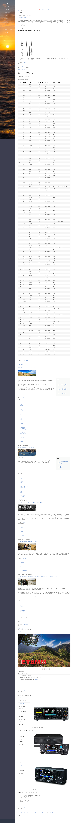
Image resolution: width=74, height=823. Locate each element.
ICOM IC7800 (21, 703)
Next (53, 812)
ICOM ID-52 (21, 773)
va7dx (21, 415)
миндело (22, 492)
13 (27, 812)
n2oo (21, 412)
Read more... (20, 66)
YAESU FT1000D (22, 706)
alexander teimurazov (24, 486)
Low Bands (7, 26)
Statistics (7, 32)
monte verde (22, 496)
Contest (7, 21)
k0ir (20, 420)
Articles (7, 9)
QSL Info (7, 18)
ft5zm (21, 403)
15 (32, 812)
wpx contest (22, 487)
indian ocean (22, 431)
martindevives (22, 432)
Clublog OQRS (36, 679)
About (7, 6)
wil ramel (21, 436)
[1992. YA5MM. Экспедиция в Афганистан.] (27, 546)
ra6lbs (21, 404)
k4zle (21, 413)
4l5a (21, 482)
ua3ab (21, 409)
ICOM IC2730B (21, 770)
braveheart (22, 437)
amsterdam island (23, 429)
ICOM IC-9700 (21, 714)
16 (35, 812)
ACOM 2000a (21, 721)
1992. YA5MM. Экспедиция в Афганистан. (28, 541)
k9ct (21, 408)
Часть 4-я (60, 466)
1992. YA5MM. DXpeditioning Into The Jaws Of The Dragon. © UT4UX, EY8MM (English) (37, 576)
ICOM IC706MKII (22, 768)
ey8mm (21, 423)
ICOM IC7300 (21, 708)
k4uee (21, 418)
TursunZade (22, 428)
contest (21, 526)
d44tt (21, 478)
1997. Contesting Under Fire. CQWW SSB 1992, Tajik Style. (31, 502)
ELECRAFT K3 (21, 739)
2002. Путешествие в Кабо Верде (26, 447)
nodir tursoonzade (23, 485)
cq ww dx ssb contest (24, 530)
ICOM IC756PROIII (22, 711)
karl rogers (22, 406)
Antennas (21, 727)
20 (45, 812)
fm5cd (21, 410)
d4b (21, 477)
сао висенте (22, 493)
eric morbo (22, 434)
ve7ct (21, 422)
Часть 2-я (60, 463)
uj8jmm (21, 528)
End (56, 812)
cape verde (22, 488)
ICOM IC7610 (21, 736)
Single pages (25, 360)
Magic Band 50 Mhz (7, 29)
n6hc (21, 419)
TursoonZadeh (23, 427)
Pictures (7, 24)
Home (7, 3)
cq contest (22, 534)
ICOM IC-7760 (21, 734)
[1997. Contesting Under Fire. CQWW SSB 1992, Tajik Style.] (27, 507)
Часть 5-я (60, 467)
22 (50, 812)
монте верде (22, 495)
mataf (21, 439)
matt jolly (21, 405)
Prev (24, 812)
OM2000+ (21, 724)
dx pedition (22, 401)
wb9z (21, 417)
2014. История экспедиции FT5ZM (26, 367)
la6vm (21, 424)
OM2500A (21, 741)
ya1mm (21, 565)
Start (21, 812)
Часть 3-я (60, 465)
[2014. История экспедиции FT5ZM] (27, 372)
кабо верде (22, 490)
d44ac (21, 479)
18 (40, 812)
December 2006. (22, 17)
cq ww (21, 527)
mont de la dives (23, 438)
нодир (21, 491)
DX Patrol (21, 716)
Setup (7, 15)
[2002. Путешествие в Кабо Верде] (27, 452)
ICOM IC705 (21, 765)
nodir (21, 426)
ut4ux (21, 607)
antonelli (21, 441)
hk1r (21, 414)
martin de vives (23, 433)
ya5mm (21, 563)
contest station (23, 535)
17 (37, 812)
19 (42, 812)
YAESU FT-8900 (22, 719)
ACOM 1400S (21, 744)
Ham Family (7, 12)
